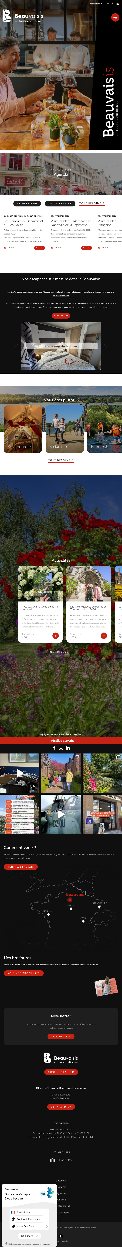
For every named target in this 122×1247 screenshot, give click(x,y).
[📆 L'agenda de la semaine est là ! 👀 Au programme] (19, 814)
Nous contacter (61, 1071)
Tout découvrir (92, 203)
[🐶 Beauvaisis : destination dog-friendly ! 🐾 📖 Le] (102, 814)
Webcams (61, 1199)
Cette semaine (60, 203)
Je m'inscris (61, 1036)
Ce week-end (27, 203)
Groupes (64, 1152)
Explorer (61, 1186)
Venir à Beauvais (21, 866)
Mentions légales (66, 1227)
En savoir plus (61, 315)
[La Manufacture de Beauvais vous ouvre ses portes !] (61, 773)
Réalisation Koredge (61, 1241)
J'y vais (39, 248)
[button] (16, 346)
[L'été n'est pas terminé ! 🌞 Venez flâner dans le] (102, 773)
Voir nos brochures (24, 973)
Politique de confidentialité (85, 1227)
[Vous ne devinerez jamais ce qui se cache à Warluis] (61, 814)
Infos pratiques (61, 1212)
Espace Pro (64, 1160)
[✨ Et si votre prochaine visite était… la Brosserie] (19, 773)
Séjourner (61, 1193)
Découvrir (61, 1180)
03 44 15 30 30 (61, 1106)
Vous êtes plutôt (61, 1205)
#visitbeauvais (61, 740)
